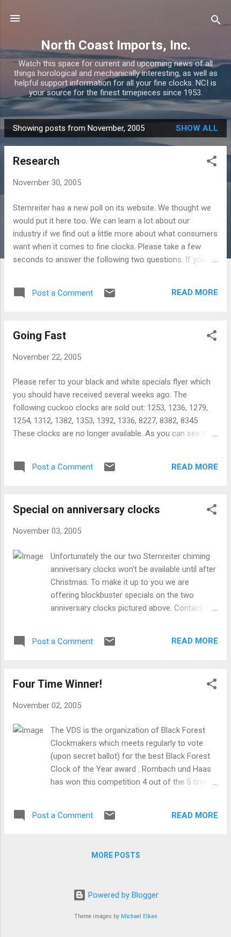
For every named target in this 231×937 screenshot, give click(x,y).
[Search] (216, 21)
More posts (115, 855)
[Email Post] (109, 297)
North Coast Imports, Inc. (116, 45)
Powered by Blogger (122, 895)
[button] (211, 163)
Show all (197, 128)
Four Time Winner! (57, 683)
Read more (194, 292)
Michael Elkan (139, 916)
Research (36, 161)
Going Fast (39, 335)
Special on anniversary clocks (86, 509)
